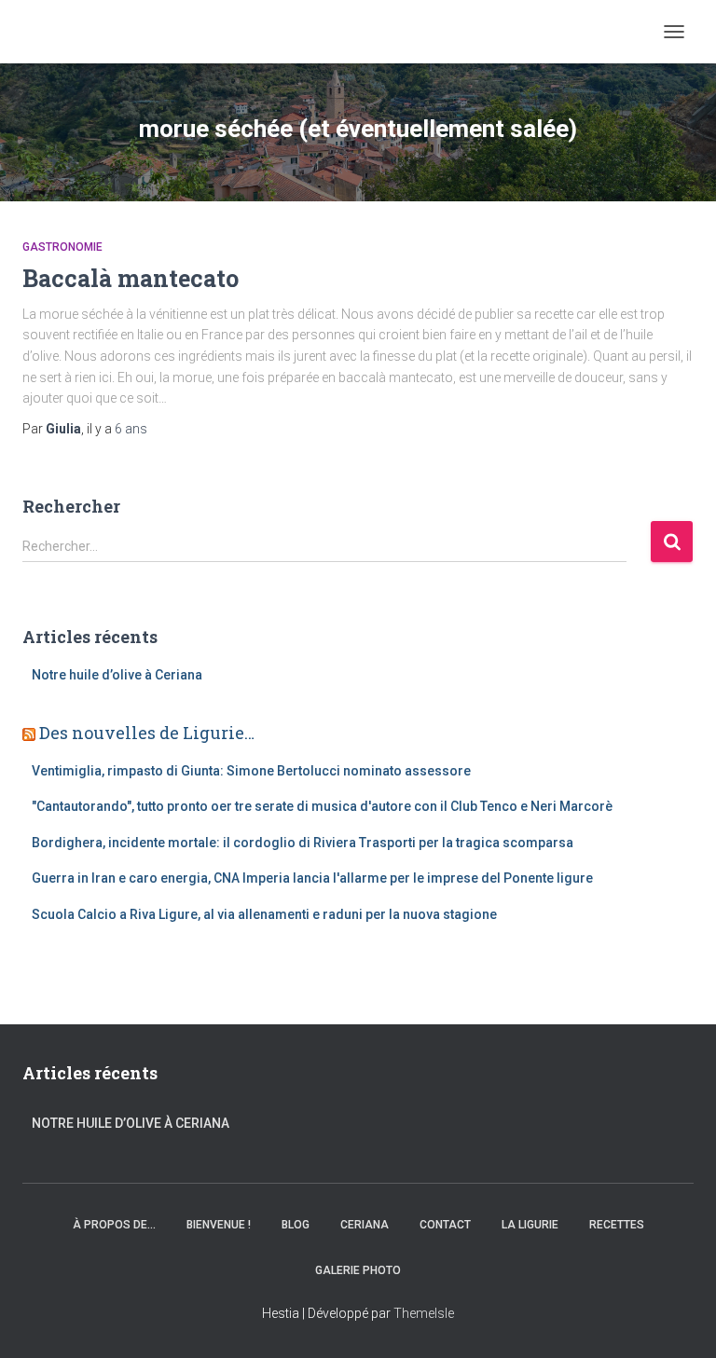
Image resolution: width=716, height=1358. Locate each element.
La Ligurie (530, 1224)
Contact (445, 1224)
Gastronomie (62, 247)
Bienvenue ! (218, 1224)
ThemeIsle (423, 1313)
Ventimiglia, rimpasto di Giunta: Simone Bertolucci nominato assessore (251, 770)
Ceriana (364, 1224)
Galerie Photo (358, 1270)
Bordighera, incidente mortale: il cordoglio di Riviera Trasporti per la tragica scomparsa (302, 842)
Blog (296, 1224)
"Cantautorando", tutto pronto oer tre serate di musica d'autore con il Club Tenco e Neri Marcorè (322, 806)
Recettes (616, 1224)
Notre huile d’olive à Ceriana (117, 674)
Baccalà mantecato (130, 278)
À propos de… (114, 1224)
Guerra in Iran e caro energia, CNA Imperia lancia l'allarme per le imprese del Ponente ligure (312, 878)
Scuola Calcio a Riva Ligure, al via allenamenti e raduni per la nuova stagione (264, 914)
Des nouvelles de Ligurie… (147, 732)
